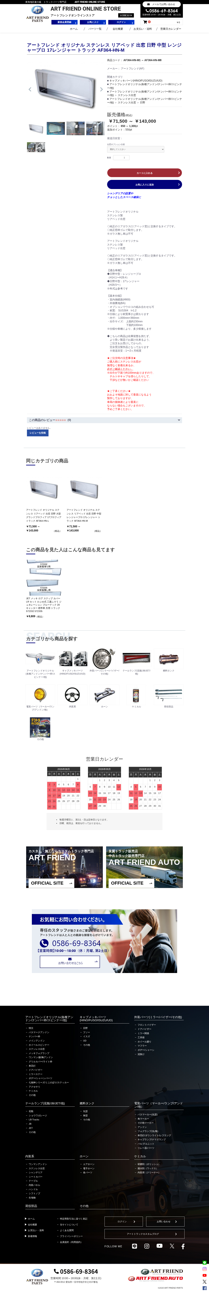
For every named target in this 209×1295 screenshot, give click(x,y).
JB (30, 1123)
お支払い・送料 (143, 28)
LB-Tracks (34, 1119)
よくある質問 (67, 1230)
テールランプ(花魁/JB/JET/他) (45, 1103)
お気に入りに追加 (145, 184)
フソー (86, 1032)
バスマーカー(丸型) (148, 1114)
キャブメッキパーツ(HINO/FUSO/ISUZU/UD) (135, 80)
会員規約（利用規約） (71, 1242)
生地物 (32, 1197)
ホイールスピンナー (39, 1045)
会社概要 (118, 28)
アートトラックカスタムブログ (143, 1234)
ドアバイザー (35, 1070)
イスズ (86, 1036)
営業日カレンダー (170, 28)
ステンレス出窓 (127, 95)
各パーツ (87, 1172)
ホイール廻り (144, 1041)
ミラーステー (35, 1074)
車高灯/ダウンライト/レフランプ (154, 1135)
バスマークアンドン (39, 1032)
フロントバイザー (147, 1024)
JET (31, 1128)
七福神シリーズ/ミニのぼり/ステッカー (49, 1082)
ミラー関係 (143, 1033)
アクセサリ (34, 1086)
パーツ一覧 (95, 28)
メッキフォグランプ (39, 1053)
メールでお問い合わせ (163, 4)
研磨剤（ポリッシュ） (149, 1164)
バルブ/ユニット (146, 1143)
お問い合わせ (163, 1221)
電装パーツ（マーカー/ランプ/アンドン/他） (158, 1105)
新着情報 (32, 1236)
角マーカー (143, 1118)
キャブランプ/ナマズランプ (152, 1139)
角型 (85, 1115)
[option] (65, 87)
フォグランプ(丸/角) (148, 1131)
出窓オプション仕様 (116, 144)
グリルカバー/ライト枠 (40, 1061)
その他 (32, 1095)
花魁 (31, 1111)
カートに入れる (145, 173)
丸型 (85, 1111)
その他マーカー (146, 1123)
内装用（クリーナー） (149, 1172)
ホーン (84, 1156)
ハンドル (33, 1189)
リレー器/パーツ (146, 1148)
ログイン (122, 1221)
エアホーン (89, 1164)
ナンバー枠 (34, 1036)
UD (84, 1040)
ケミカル (33, 1090)
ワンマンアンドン (38, 1164)
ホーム (74, 28)
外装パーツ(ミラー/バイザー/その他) (158, 1017)
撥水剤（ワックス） (148, 1168)
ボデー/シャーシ (146, 1050)
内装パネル (34, 1185)
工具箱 (141, 1037)
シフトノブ (34, 1193)
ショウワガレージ (38, 1115)
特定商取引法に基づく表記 (73, 1218)
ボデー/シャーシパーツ (40, 1078)
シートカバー (35, 1176)
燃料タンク (87, 1103)
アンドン (142, 1127)
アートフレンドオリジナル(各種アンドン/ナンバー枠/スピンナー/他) (49, 1018)
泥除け (141, 1054)
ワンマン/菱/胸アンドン (41, 1057)
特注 (31, 1028)
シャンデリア (35, 1172)
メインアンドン (37, 1040)
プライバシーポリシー (71, 1236)
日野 (142, 102)
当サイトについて (69, 1224)
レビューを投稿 (38, 432)
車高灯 (32, 1065)
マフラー (142, 1045)
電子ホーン (89, 1168)
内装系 (29, 1156)
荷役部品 (31, 1206)
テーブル (33, 1181)
